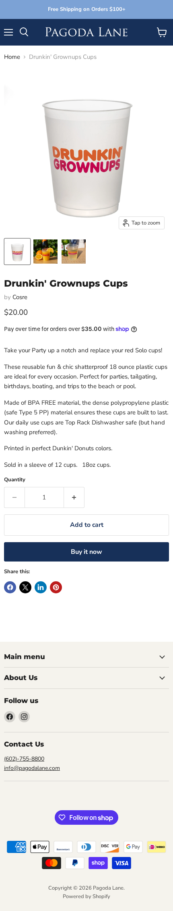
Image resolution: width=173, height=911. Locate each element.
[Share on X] (25, 587)
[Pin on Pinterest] (56, 587)
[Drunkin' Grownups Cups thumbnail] (17, 251)
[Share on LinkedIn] (41, 587)
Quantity (14, 480)
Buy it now (86, 551)
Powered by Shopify (86, 896)
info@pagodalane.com (32, 768)
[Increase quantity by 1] (74, 497)
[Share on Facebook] (10, 587)
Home (12, 57)
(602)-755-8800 (24, 759)
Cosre (19, 297)
